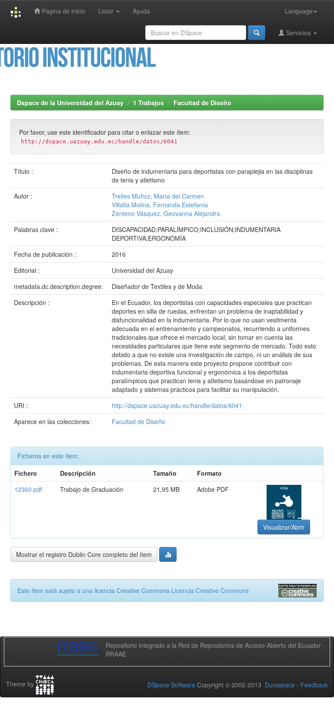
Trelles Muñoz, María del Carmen (158, 196)
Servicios (298, 32)
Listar (106, 11)
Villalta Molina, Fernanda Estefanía (160, 204)
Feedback (314, 684)
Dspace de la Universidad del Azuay (70, 102)
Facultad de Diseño (202, 102)
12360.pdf (28, 489)
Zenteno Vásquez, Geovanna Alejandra (166, 213)
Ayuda (141, 11)
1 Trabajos (148, 102)
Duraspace (280, 684)
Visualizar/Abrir (283, 527)
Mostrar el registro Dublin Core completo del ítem (84, 554)
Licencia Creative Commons (210, 590)
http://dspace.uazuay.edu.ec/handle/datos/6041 (177, 405)
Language (299, 11)
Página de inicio (62, 11)
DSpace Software (171, 684)
